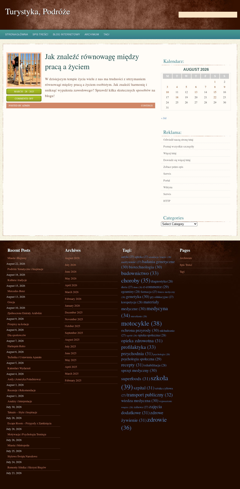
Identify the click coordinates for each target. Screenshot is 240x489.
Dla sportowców (17, 335)
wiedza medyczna (139, 400)
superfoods (135, 378)
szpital (144, 387)
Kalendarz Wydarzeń (19, 368)
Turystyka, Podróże (37, 11)
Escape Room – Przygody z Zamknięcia (29, 423)
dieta (127, 287)
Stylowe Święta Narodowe (22, 456)
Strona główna (16, 34)
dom (137, 287)
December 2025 (73, 312)
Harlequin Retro (16, 346)
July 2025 (70, 346)
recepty (132, 364)
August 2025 (72, 339)
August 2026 (72, 258)
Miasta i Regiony (17, 258)
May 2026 (70, 278)
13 (196, 92)
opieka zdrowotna (141, 340)
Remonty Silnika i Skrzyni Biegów (27, 467)
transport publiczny (150, 394)
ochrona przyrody (140, 330)
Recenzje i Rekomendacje (22, 390)
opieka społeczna (152, 335)
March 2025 (72, 373)
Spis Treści (40, 34)
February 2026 (73, 299)
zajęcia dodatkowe (141, 409)
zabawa (141, 407)
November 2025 (74, 319)
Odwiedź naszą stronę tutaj (178, 139)
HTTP (166, 201)
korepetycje (132, 302)
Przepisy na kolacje (18, 324)
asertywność (131, 262)
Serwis (167, 173)
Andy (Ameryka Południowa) (24, 379)
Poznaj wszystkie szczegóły (178, 146)
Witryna (167, 187)
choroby (135, 280)
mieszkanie (139, 316)
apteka (141, 257)
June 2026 (70, 271)
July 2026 (70, 265)
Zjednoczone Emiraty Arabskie (25, 313)
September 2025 (74, 333)
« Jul (163, 118)
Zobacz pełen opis (173, 167)
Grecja (11, 302)
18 (177, 97)
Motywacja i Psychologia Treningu (27, 434)
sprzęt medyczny (139, 370)
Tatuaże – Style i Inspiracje (22, 412)
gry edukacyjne (161, 297)
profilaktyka (138, 346)
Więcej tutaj (169, 153)
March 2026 (72, 292)
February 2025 (73, 380)
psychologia (161, 354)
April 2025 (71, 367)
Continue (147, 105)
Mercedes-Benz (16, 291)
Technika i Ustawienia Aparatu (24, 357)
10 (167, 92)
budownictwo (139, 273)
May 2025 (70, 360)
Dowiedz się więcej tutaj (176, 160)
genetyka (137, 296)
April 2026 (71, 285)
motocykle (141, 323)
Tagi (106, 34)
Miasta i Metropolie (18, 445)
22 (215, 97)
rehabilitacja (155, 365)
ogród (132, 335)
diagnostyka (162, 281)
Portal (166, 180)
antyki (127, 257)
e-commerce (156, 286)
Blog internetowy (66, 34)
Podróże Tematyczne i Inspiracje (25, 269)
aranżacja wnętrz (160, 257)
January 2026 (72, 305)
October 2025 (72, 326)
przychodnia (137, 353)
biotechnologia (145, 267)
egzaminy (130, 291)
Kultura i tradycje (17, 280)
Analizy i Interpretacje (20, 401)
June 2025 (70, 353)
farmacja (149, 292)
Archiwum (92, 34)
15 (215, 92)
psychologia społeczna (141, 358)
